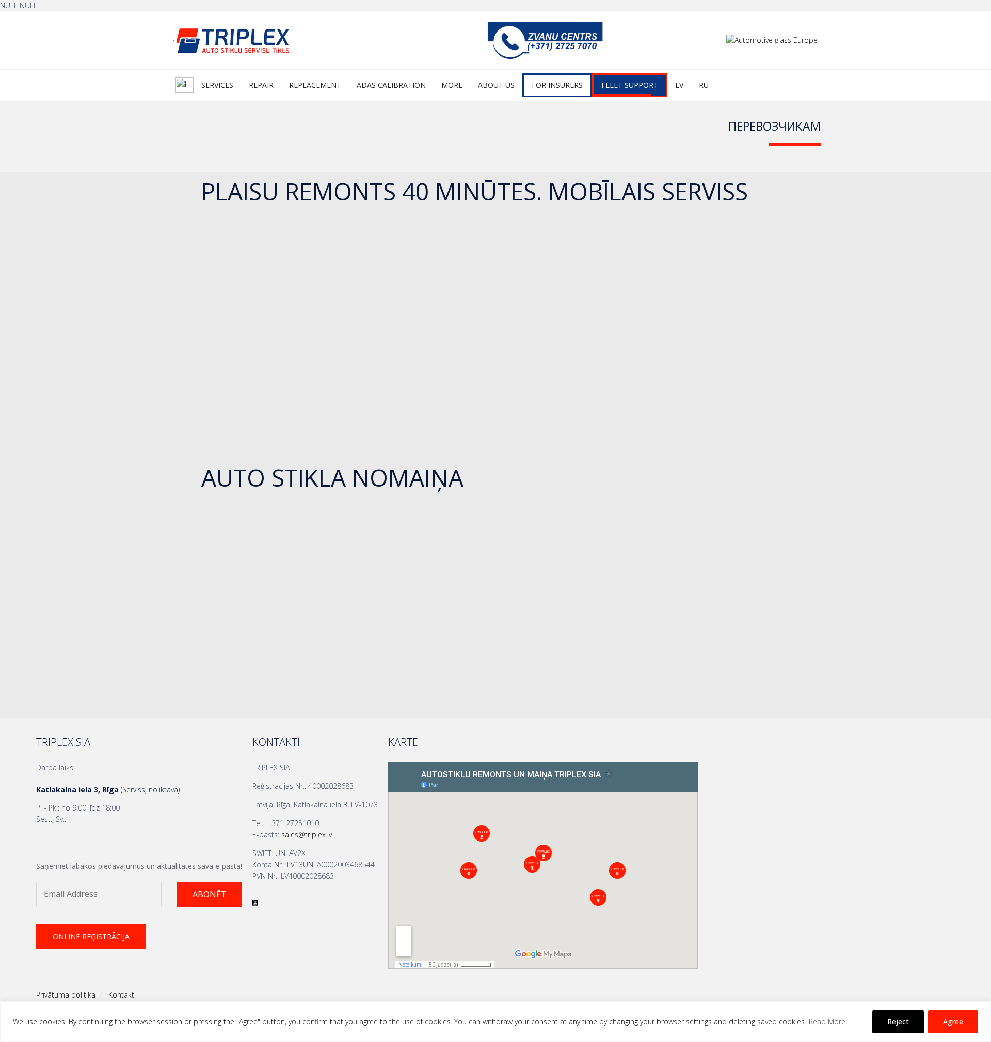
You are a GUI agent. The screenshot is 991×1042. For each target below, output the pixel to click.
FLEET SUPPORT (629, 85)
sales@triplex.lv (306, 834)
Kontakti (122, 995)
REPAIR (261, 85)
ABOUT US (496, 85)
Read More (827, 1022)
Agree (953, 1022)
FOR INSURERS (557, 85)
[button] (209, 894)
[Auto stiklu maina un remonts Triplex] (281, 40)
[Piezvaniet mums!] (545, 56)
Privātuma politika (65, 995)
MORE (451, 85)
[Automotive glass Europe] (772, 40)
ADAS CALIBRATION (391, 85)
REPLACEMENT (315, 85)
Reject (898, 1022)
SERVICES (217, 85)
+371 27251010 (293, 823)
